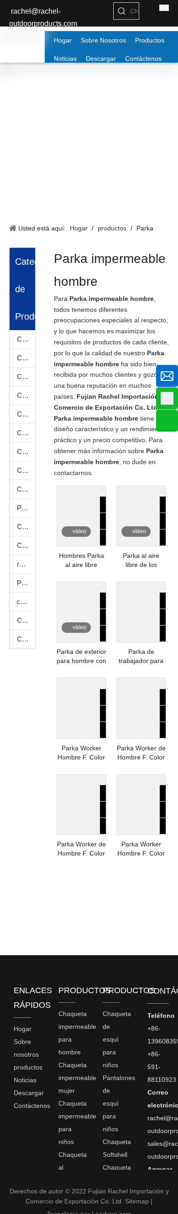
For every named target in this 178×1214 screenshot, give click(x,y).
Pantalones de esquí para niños (26, 508)
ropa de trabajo (26, 564)
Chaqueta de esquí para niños (26, 489)
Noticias (25, 1080)
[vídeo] (81, 540)
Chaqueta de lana (26, 545)
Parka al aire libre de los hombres (141, 560)
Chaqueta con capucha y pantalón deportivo (26, 620)
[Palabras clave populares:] (122, 11)
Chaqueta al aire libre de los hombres (26, 395)
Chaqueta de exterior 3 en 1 (26, 433)
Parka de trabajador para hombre (141, 656)
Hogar (22, 1028)
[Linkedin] (15, 1158)
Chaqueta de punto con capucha (26, 639)
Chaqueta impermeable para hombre (26, 339)
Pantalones (26, 583)
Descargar (29, 1092)
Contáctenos (32, 1105)
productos (28, 1067)
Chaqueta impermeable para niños (26, 376)
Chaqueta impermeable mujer (26, 358)
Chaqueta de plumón (26, 470)
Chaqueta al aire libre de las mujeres (26, 414)
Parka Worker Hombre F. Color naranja (81, 753)
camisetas (26, 601)
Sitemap (137, 1201)
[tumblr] (15, 1137)
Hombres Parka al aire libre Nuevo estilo (81, 560)
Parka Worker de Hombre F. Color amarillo (141, 753)
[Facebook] (15, 1147)
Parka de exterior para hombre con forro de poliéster (81, 656)
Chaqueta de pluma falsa (26, 451)
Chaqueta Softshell (26, 526)
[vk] (15, 1126)
